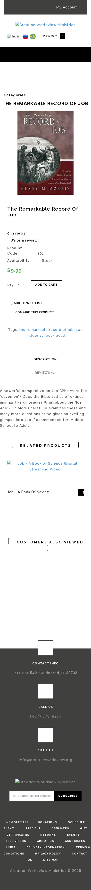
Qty (10, 285)
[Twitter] (38, 809)
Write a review (24, 240)
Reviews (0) (45, 372)
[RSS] (66, 809)
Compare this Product (34, 312)
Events (73, 834)
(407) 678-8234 (45, 716)
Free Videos (16, 841)
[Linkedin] (52, 809)
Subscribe (67, 796)
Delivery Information (45, 847)
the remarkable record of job (46, 330)
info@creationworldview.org (45, 759)
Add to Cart (46, 284)
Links (11, 847)
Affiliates (60, 828)
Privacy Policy (48, 853)
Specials (33, 828)
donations (47, 822)
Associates (75, 841)
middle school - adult (45, 335)
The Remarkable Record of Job (36, 86)
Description (45, 359)
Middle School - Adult (29, 83)
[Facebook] (25, 809)
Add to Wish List (28, 303)
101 (79, 330)
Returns (48, 834)
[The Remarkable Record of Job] (45, 153)
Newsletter (17, 822)
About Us (45, 841)
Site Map (50, 860)
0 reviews (16, 233)
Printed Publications (32, 79)
